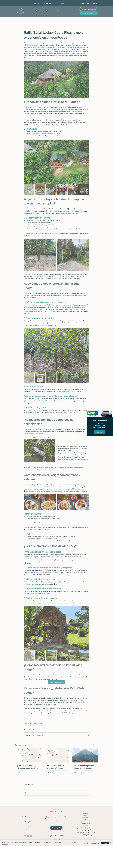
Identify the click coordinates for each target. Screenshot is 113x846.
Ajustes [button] (86, 843)
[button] (111, 411)
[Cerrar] (111, 843)
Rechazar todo (95, 843)
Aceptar (105, 843)
